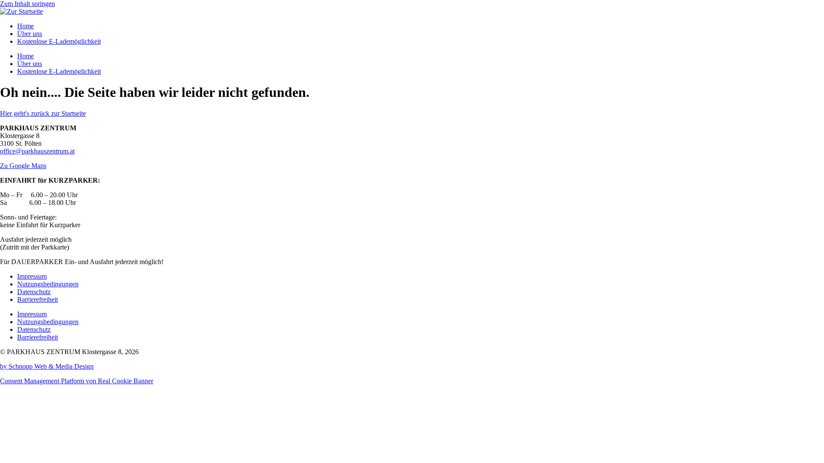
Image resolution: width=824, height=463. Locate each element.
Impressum (32, 276)
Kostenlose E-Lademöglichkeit (59, 41)
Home (25, 26)
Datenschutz (34, 291)
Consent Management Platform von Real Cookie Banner (76, 381)
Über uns (29, 33)
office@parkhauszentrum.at (37, 151)
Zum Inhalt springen (27, 3)
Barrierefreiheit (37, 299)
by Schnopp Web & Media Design (47, 366)
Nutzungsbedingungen (48, 284)
